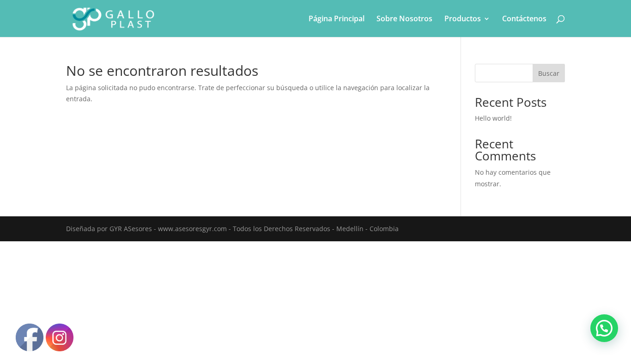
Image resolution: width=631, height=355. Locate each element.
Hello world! (493, 118)
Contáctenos (524, 19)
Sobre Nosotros (404, 19)
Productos (462, 19)
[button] (604, 328)
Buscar (548, 73)
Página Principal (336, 19)
